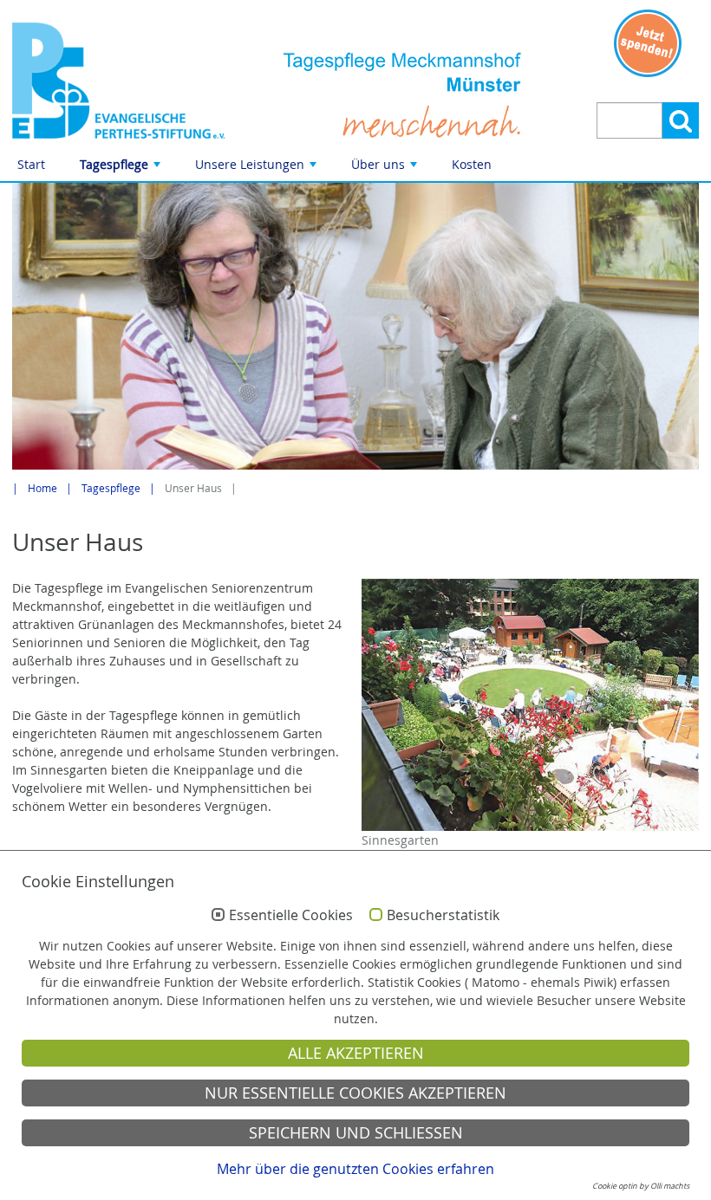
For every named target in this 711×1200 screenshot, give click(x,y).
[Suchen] (680, 120)
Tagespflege (122, 168)
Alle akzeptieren (356, 1053)
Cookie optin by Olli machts (640, 1186)
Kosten (472, 164)
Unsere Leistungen (257, 168)
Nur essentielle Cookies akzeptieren (355, 1093)
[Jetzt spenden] (648, 43)
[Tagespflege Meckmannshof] (118, 81)
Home (42, 488)
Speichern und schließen (356, 1133)
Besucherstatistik (443, 916)
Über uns (386, 168)
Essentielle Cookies (291, 916)
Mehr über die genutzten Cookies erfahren (355, 1168)
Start (31, 164)
